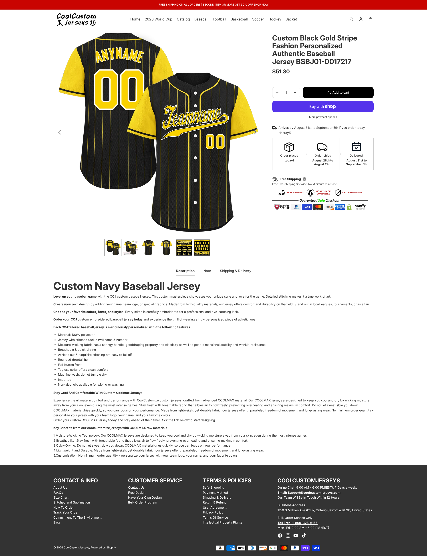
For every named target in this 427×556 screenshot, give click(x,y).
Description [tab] (185, 271)
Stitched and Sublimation (71, 502)
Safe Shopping (213, 487)
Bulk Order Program (142, 502)
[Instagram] (288, 535)
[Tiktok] (303, 535)
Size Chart (60, 497)
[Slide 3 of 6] (149, 248)
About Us (60, 487)
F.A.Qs (58, 492)
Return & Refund (215, 502)
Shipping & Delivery (217, 497)
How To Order (63, 507)
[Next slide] (257, 133)
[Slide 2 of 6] (131, 248)
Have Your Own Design (145, 497)
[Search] (351, 19)
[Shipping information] (304, 179)
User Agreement (215, 507)
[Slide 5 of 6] (184, 248)
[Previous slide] (58, 133)
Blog (56, 522)
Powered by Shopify (103, 547)
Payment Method (215, 492)
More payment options (323, 117)
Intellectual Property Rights (222, 522)
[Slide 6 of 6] (202, 248)
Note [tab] (207, 271)
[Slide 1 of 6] (113, 248)
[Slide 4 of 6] (166, 248)
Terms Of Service (215, 517)
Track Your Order (66, 512)
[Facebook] (280, 535)
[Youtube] (295, 535)
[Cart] (370, 19)
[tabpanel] (213, 369)
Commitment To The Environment (77, 517)
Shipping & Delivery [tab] (235, 271)
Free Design (136, 492)
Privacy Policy (213, 512)
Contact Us (136, 487)
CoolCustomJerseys (76, 547)
